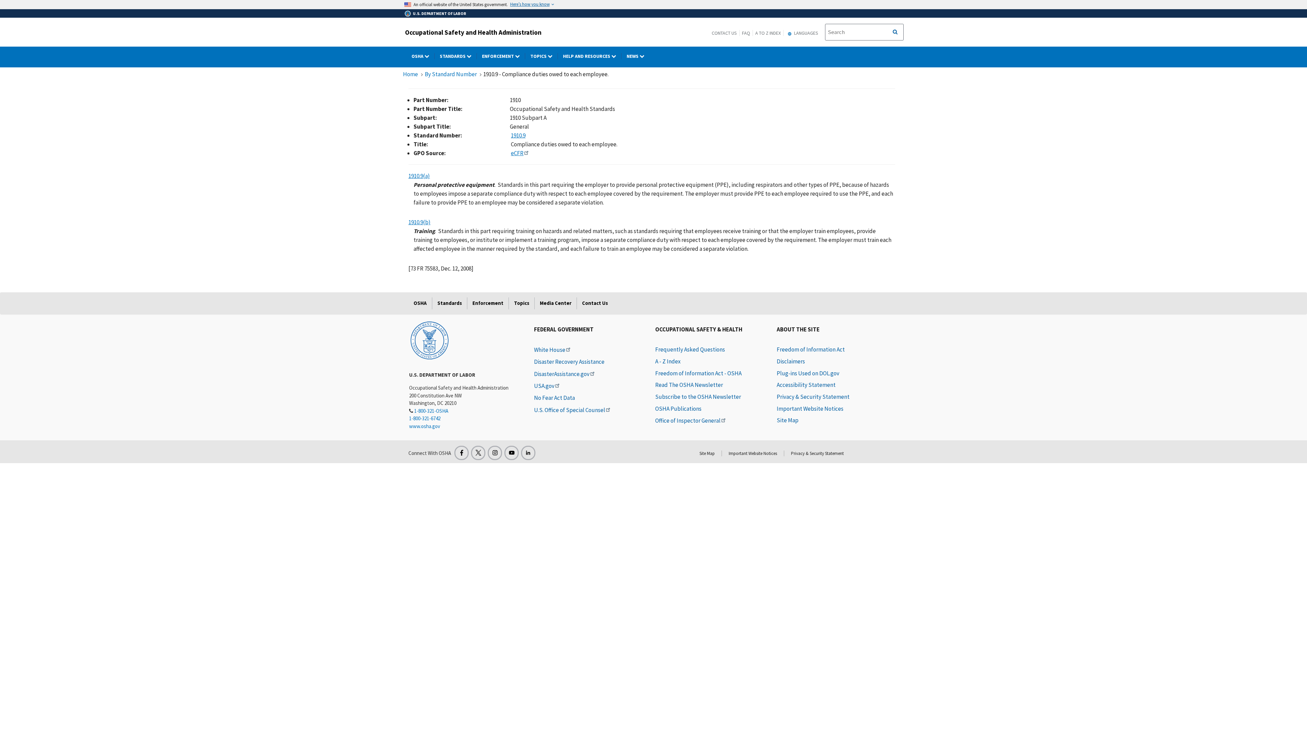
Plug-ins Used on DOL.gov (808, 373)
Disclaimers (791, 361)
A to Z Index (768, 33)
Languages (805, 33)
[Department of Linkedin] (528, 453)
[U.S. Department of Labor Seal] (429, 340)
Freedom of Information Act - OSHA (698, 373)
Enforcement (498, 56)
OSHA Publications (678, 408)
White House (549, 350)
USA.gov (544, 386)
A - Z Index (668, 361)
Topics (539, 56)
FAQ (746, 33)
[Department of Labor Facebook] (461, 453)
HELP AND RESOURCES (587, 56)
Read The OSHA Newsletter (689, 385)
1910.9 (518, 135)
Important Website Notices (810, 408)
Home (410, 74)
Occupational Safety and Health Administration (473, 32)
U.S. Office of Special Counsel (569, 410)
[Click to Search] (895, 32)
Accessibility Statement (806, 385)
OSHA (418, 56)
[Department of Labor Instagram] (495, 453)
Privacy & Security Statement (813, 397)
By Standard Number (451, 74)
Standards (453, 56)
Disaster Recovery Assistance (569, 361)
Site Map (787, 420)
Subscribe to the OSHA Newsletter (698, 397)
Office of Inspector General (688, 420)
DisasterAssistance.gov (562, 374)
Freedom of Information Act (811, 349)
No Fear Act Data (554, 398)
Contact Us (724, 33)
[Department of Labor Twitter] (478, 453)
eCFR (517, 153)
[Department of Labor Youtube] (511, 453)
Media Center (555, 303)
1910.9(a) (419, 176)
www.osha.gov (424, 426)
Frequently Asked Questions (690, 349)
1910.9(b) (419, 222)
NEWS (633, 56)
